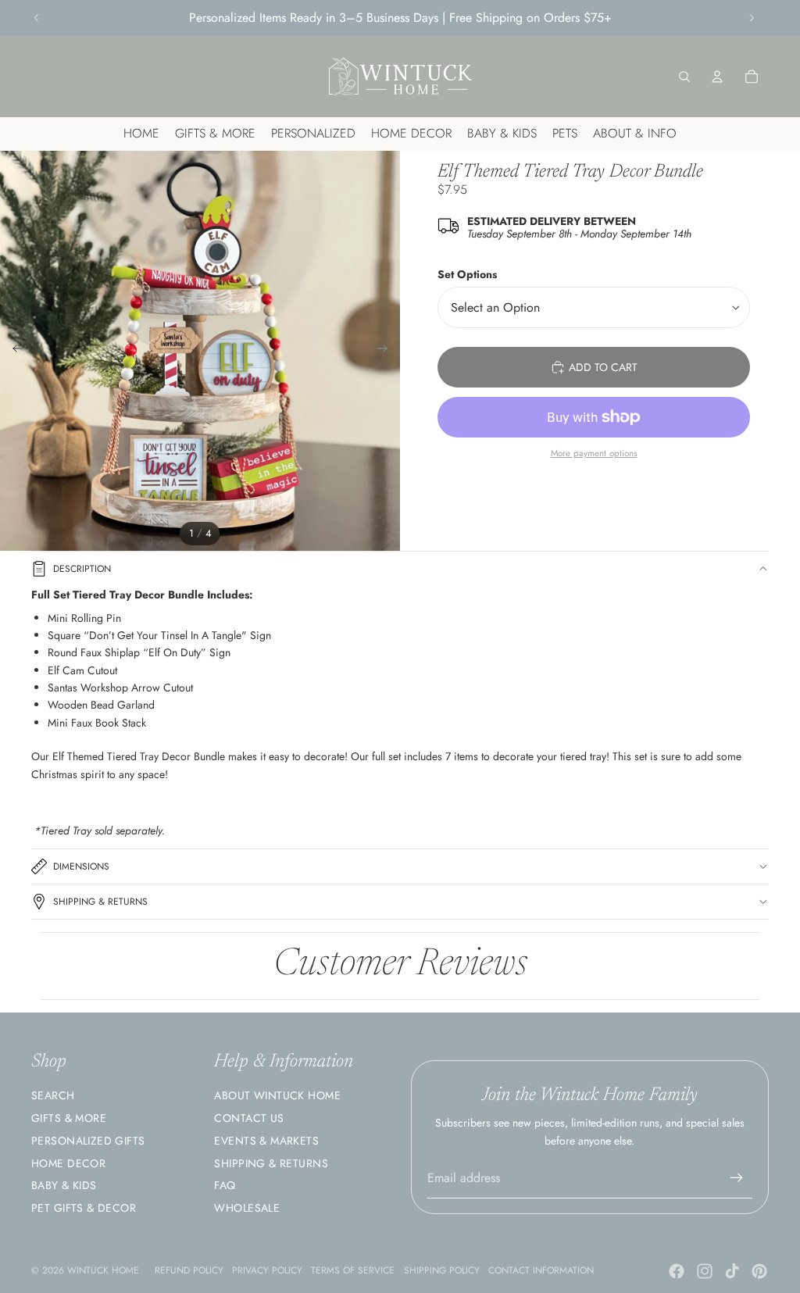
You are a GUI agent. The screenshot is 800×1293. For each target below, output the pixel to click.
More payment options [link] (594, 453)
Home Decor (68, 1163)
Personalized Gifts (88, 1140)
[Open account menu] (717, 76)
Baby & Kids (64, 1185)
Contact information (541, 1270)
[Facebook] (676, 1271)
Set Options (467, 274)
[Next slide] (751, 18)
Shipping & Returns (100, 902)
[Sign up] (736, 1178)
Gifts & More (68, 1118)
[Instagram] (704, 1271)
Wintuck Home (103, 1270)
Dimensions (81, 866)
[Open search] (684, 76)
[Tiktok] (732, 1271)
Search (53, 1095)
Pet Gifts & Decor (83, 1208)
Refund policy (189, 1270)
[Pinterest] (759, 1271)
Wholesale (247, 1208)
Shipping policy (442, 1270)
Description (82, 569)
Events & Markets (266, 1140)
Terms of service (353, 1270)
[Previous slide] (37, 18)
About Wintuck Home (277, 1095)
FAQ (224, 1185)
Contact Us (249, 1118)
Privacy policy (267, 1270)
